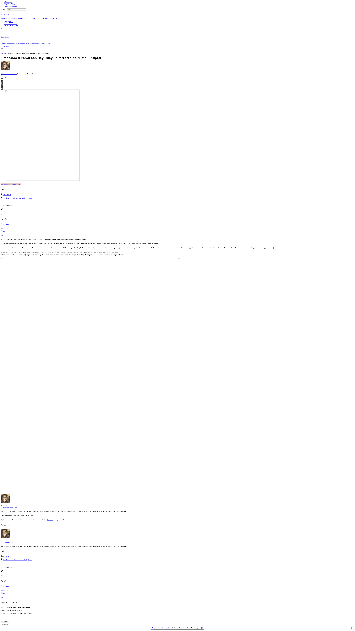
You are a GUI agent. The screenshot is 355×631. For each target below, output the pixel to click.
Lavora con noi (10, 3)
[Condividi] (177, 88)
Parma (30, 18)
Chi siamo (8, 2)
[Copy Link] (177, 86)
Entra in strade (10, 5)
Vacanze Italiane (10, 6)
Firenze (41, 18)
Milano (8, 18)
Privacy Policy (4, 621)
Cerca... (4, 9)
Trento (47, 18)
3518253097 (7, 195)
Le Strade (53, 18)
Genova (14, 18)
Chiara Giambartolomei (10, 508)
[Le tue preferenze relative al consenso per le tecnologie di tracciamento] (352, 628)
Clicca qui (50, 520)
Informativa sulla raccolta (161, 628)
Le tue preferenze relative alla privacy (185, 628)
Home (3, 53)
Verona (36, 18)
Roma (20, 18)
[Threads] (177, 82)
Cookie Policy (4, 624)
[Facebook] (177, 79)
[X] (177, 84)
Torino (3, 18)
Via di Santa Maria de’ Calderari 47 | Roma (17, 198)
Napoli (24, 18)
